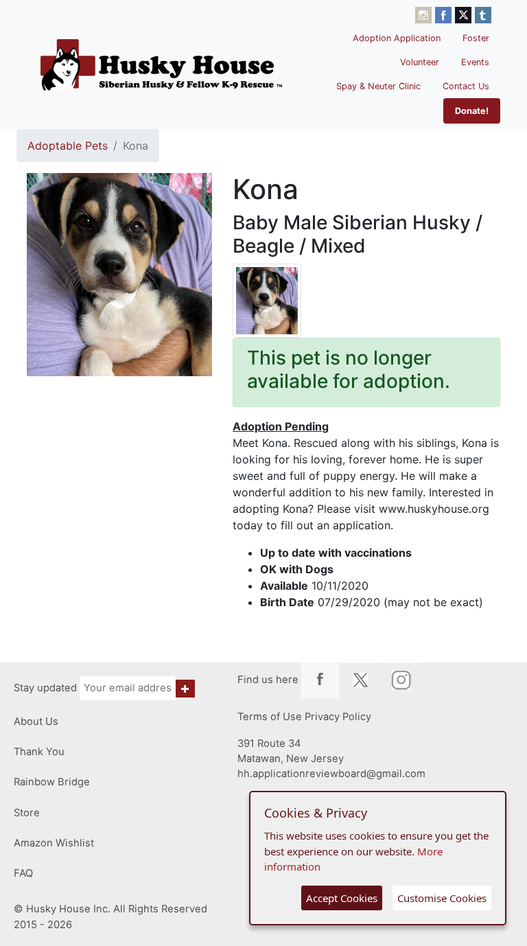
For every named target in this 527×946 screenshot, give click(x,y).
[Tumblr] (483, 14)
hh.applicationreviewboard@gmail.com (331, 774)
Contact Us (466, 86)
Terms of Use (269, 717)
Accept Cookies (341, 898)
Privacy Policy (338, 717)
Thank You (39, 752)
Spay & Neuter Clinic (378, 86)
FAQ (23, 873)
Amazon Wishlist (54, 843)
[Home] (161, 64)
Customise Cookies (442, 898)
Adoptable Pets (67, 145)
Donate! (472, 111)
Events (475, 62)
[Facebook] (445, 14)
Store (27, 813)
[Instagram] (425, 14)
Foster (475, 38)
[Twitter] (465, 14)
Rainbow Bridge (52, 782)
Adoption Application (397, 38)
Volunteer (419, 62)
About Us (36, 721)
